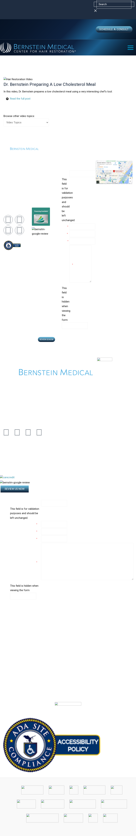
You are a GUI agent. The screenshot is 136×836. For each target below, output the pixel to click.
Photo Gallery (38, 199)
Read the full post (20, 98)
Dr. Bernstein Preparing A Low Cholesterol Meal (50, 84)
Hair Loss (36, 194)
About (35, 169)
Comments (65, 264)
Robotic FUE (38, 183)
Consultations (38, 173)
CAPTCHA (65, 335)
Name (64, 174)
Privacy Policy (122, 359)
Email (65, 234)
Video (35, 204)
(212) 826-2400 (11, 192)
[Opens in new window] (51, 744)
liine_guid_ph (81, 304)
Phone (65, 241)
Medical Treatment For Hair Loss (41, 188)
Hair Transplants (40, 178)
